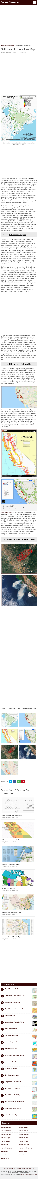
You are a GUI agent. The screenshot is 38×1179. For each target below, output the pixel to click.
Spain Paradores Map (11, 1048)
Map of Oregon (23, 1151)
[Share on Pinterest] (23, 781)
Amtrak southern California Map (11, 937)
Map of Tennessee (24, 1155)
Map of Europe (5, 1138)
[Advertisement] (19, 25)
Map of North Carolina (25, 1148)
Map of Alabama (6, 1127)
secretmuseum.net (6, 512)
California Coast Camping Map (11, 864)
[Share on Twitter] (10, 781)
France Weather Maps (11, 1062)
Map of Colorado (6, 1134)
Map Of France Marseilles (12, 1088)
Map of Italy (4, 1144)
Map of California (6, 52)
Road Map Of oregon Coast (13, 1108)
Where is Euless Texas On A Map (14, 1022)
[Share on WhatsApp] (19, 781)
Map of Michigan (24, 1144)
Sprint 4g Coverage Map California (12, 816)
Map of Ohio (4, 1151)
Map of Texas (5, 1158)
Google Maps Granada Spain (13, 1082)
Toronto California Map (8, 888)
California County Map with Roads (11, 840)
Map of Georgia (5, 1141)
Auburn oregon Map (11, 1068)
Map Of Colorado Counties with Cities (16, 1009)
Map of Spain (5, 1155)
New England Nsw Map (11, 1035)
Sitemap (6, 1168)
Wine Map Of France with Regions (15, 1055)
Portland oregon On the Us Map (14, 1101)
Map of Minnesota (6, 1148)
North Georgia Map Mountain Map (15, 995)
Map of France (23, 1138)
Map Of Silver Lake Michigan (13, 1095)
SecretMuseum (10, 2)
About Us (31, 1168)
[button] (34, 2)
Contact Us (12, 1168)
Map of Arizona (23, 1127)
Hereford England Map (11, 1042)
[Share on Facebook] (14, 781)
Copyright (18, 1168)
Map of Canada (23, 1131)
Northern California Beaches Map (11, 913)
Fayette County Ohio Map (12, 1002)
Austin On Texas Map (11, 1115)
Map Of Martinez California (13, 989)
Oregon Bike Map (10, 1015)
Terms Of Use (25, 1168)
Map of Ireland (23, 1141)
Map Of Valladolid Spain (12, 1075)
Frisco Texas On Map (11, 1029)
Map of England (23, 1134)
